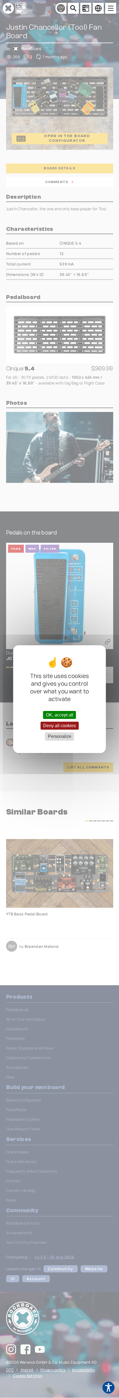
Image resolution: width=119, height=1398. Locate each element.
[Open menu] (110, 8)
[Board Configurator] (85, 8)
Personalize (59, 736)
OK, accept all (59, 715)
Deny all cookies (59, 725)
